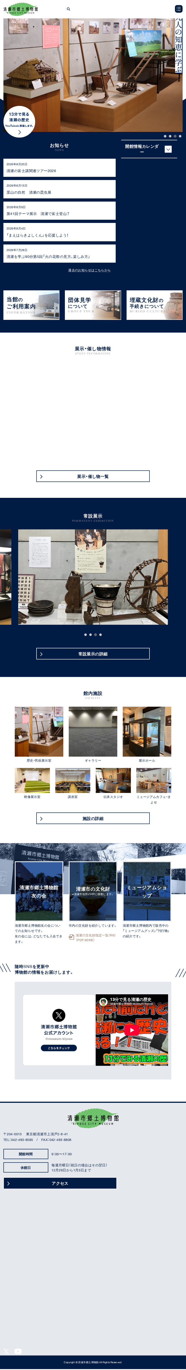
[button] (165, 136)
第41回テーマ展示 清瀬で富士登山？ (38, 213)
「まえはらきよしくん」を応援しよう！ (38, 235)
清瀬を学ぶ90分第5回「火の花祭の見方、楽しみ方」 (48, 256)
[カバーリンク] (31, 305)
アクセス (60, 1183)
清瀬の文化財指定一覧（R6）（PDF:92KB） (96, 937)
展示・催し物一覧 (93, 476)
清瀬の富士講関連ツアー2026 (31, 170)
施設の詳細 (93, 818)
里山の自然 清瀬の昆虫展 (29, 192)
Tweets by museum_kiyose (59, 1030)
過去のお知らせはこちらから (89, 270)
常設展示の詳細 (93, 654)
